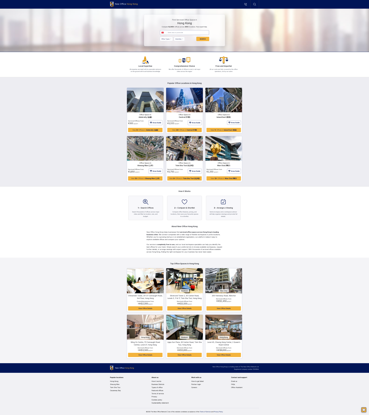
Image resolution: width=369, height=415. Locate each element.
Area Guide (157, 123)
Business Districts (158, 384)
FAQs (233, 384)
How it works (156, 381)
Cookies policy (157, 400)
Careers (194, 387)
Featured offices (157, 390)
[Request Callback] (246, 4)
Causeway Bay (115, 390)
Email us (234, 381)
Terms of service (158, 394)
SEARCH (203, 39)
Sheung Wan (114, 384)
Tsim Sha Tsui (115, 387)
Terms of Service (205, 412)
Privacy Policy (218, 412)
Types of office (157, 387)
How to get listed (197, 381)
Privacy (154, 397)
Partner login (196, 384)
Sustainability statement (160, 403)
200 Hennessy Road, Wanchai (224, 296)
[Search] (254, 4)
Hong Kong (114, 381)
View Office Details (145, 308)
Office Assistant (236, 387)
